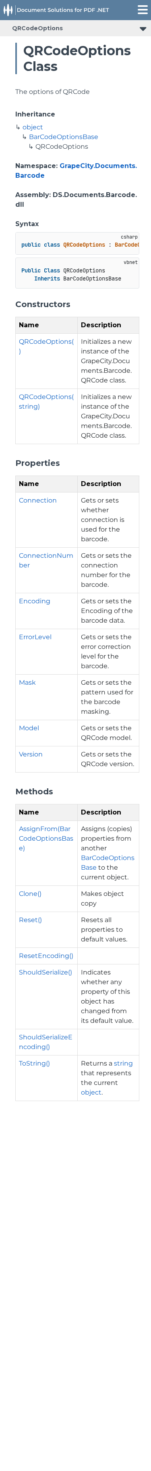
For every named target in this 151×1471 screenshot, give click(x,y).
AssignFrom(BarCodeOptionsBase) (46, 838)
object (33, 127)
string (123, 1063)
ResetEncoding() (46, 956)
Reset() (30, 920)
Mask (27, 682)
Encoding (34, 601)
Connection (38, 500)
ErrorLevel (35, 637)
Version (31, 754)
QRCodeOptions (37, 28)
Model (29, 728)
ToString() (34, 1063)
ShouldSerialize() (45, 972)
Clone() (30, 894)
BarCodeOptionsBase (63, 137)
